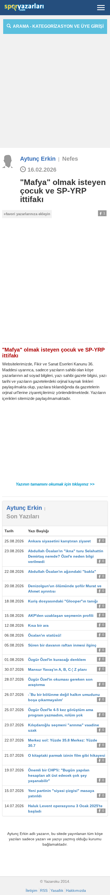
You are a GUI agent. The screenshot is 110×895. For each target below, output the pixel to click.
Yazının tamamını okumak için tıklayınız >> (55, 484)
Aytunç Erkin (38, 158)
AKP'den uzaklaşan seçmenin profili (60, 615)
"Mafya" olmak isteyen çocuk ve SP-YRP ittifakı (63, 191)
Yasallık (56, 890)
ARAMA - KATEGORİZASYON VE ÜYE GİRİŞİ (57, 26)
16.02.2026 (41, 169)
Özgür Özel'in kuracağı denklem (57, 659)
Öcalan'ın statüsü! (44, 635)
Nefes (70, 158)
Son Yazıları (22, 516)
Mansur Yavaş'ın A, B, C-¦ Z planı (57, 669)
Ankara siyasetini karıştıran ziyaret (59, 541)
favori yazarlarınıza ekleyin (28, 214)
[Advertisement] (55, 93)
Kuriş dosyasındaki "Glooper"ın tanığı (63, 601)
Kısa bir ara (38, 625)
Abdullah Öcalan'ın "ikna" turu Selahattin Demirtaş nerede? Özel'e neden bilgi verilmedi (65, 556)
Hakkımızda (76, 890)
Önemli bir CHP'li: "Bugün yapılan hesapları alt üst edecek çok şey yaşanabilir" (58, 775)
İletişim (31, 890)
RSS (44, 890)
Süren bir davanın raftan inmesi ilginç (62, 645)
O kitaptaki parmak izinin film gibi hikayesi (66, 755)
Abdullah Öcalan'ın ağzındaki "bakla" (62, 571)
